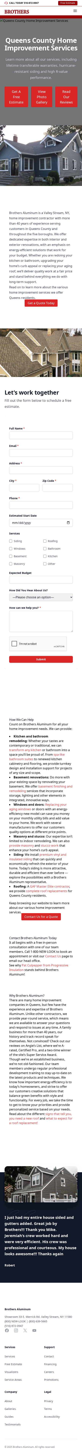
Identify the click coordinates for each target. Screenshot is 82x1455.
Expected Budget (20, 573)
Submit (41, 659)
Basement (20, 556)
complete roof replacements (46, 891)
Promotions (51, 1379)
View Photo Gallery (41, 96)
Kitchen (53, 556)
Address (15, 463)
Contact (49, 1356)
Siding (18, 541)
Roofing (53, 541)
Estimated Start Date (23, 515)
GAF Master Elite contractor (49, 886)
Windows (19, 548)
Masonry (19, 564)
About (8, 1401)
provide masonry (21, 845)
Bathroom (54, 548)
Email (14, 446)
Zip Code (49, 481)
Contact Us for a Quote (41, 917)
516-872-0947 (31, 3)
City (13, 481)
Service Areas (13, 1379)
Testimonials (13, 1424)
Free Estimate (67, 3)
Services (14, 533)
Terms (48, 1409)
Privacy (48, 1401)
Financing (50, 1364)
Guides (9, 1416)
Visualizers (11, 1372)
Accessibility (52, 1416)
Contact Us (53, 956)
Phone (14, 498)
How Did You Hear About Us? (28, 590)
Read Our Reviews (66, 96)
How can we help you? (25, 608)
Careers (49, 1372)
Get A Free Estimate (16, 96)
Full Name (17, 428)
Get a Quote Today (41, 303)
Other (51, 564)
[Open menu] (75, 11)
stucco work (50, 845)
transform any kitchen (25, 750)
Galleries (10, 1409)
